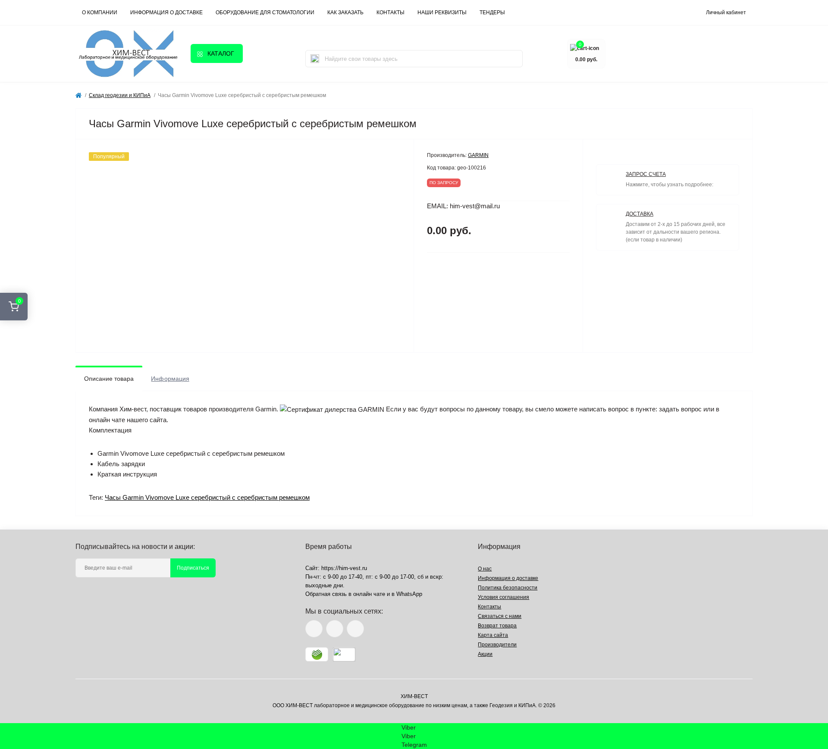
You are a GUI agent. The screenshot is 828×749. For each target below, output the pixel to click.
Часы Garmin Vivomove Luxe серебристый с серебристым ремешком (207, 497)
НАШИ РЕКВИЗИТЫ (442, 12)
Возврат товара (497, 626)
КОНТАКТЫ (390, 12)
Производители (497, 645)
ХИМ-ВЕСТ (414, 696)
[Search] (314, 58)
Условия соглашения (503, 597)
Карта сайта (493, 635)
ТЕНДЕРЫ (492, 12)
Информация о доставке (166, 12)
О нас (485, 569)
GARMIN (478, 155)
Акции (485, 654)
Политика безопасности (507, 588)
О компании (99, 12)
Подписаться (193, 568)
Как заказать (345, 12)
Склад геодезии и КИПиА (120, 95)
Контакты (489, 607)
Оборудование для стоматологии (265, 12)
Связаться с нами (499, 616)
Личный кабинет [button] (726, 12)
